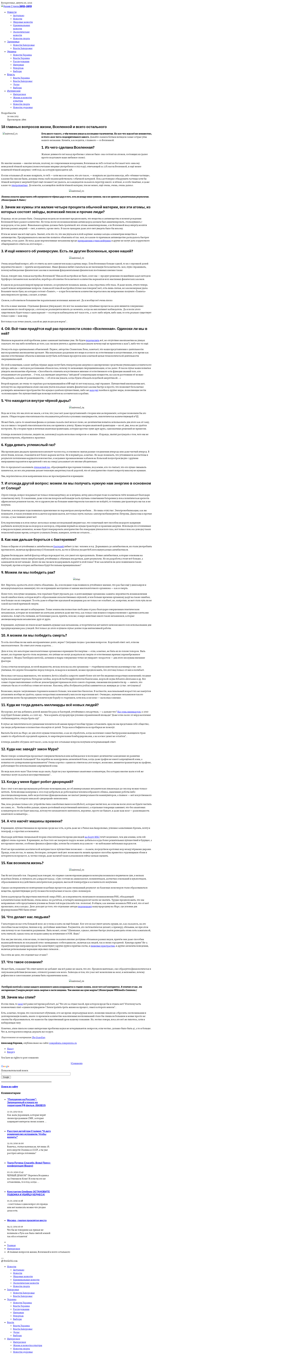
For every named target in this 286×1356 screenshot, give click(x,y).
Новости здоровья (23, 107)
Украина (11, 51)
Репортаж (18, 68)
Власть (11, 74)
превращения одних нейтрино (94, 240)
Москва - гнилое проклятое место (27, 1220)
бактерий (58, 546)
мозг (20, 1004)
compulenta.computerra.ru (63, 1043)
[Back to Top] (2, 1258)
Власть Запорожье (22, 48)
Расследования (21, 61)
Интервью (18, 64)
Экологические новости (21, 33)
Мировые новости (23, 22)
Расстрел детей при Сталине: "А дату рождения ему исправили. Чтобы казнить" (29, 1134)
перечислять (92, 340)
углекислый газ (42, 467)
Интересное (14, 90)
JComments (77, 1063)
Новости (12, 12)
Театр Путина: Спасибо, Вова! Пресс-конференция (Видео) (29, 1164)
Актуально (18, 15)
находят (94, 390)
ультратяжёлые (19, 185)
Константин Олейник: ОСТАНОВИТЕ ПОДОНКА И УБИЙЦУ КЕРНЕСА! (28, 1193)
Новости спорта (21, 38)
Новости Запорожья (24, 45)
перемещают (85, 906)
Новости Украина (22, 55)
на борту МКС (92, 837)
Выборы (17, 71)
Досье (16, 84)
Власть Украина (21, 58)
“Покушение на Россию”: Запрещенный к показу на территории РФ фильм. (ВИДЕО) (26, 1102)
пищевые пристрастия (103, 946)
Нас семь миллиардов (129, 711)
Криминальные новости (21, 27)
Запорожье (13, 41)
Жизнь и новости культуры (22, 99)
